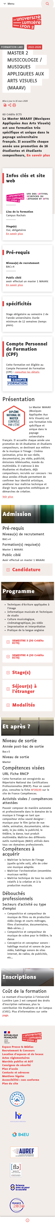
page (5, 1015)
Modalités (23, 704)
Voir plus (7, 497)
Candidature (26, 569)
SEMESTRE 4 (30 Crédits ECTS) (28, 656)
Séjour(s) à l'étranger (24, 688)
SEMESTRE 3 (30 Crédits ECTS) (28, 642)
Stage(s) (21, 672)
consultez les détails (27, 372)
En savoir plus (38, 155)
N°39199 (36, 789)
